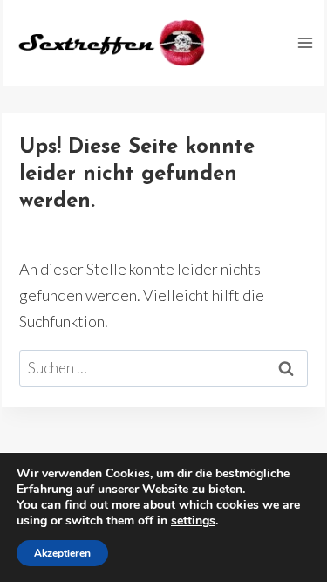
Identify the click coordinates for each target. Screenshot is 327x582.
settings (193, 521)
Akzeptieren (62, 553)
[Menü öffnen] (305, 42)
